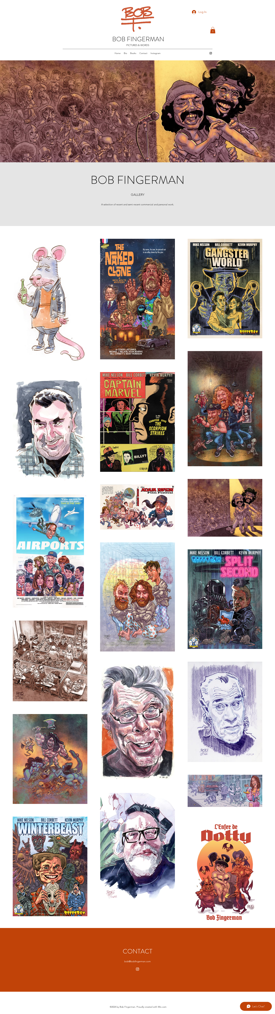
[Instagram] (210, 53)
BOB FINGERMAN (138, 39)
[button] (212, 30)
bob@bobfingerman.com (137, 961)
